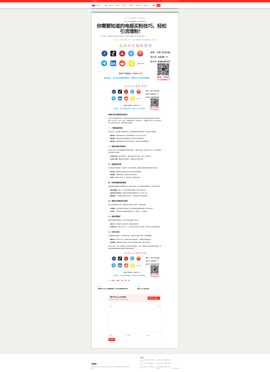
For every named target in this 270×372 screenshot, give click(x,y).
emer (118, 39)
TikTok (117, 5)
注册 (158, 5)
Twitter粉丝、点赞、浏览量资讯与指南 (163, 363)
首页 (106, 5)
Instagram (138, 5)
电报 (122, 280)
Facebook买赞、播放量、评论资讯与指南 (147, 360)
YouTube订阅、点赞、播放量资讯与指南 (147, 364)
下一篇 (159, 306)
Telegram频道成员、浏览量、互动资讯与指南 (163, 367)
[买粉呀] (96, 5)
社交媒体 (112, 280)
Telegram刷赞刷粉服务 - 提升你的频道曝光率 (136, 18)
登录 (154, 5)
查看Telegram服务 (154, 298)
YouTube (124, 5)
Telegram (146, 5)
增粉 (125, 280)
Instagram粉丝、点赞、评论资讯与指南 (147, 367)
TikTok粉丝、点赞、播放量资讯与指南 (163, 359)
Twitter (131, 5)
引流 (129, 280)
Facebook (111, 5)
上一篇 (110, 306)
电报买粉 (114, 123)
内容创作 (117, 280)
